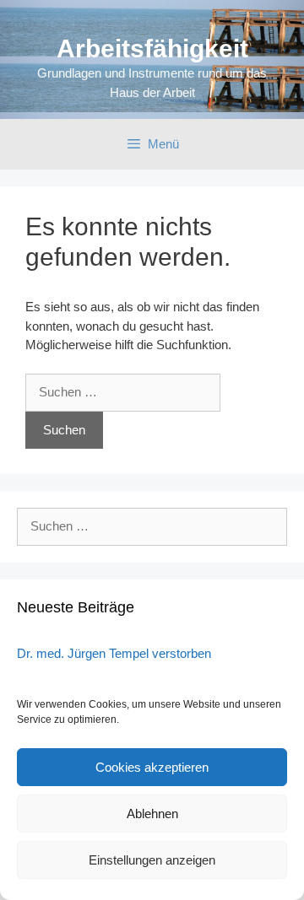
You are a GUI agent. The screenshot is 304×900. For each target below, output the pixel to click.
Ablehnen (152, 813)
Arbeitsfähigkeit (152, 48)
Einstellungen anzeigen (152, 860)
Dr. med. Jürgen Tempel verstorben (114, 653)
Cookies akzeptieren (152, 767)
